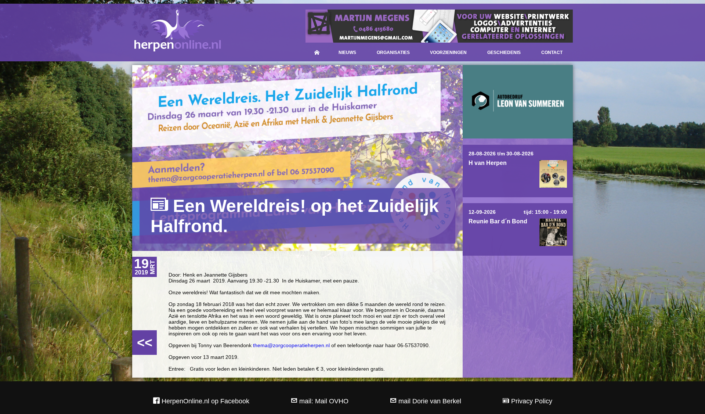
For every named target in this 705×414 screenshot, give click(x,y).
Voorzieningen (448, 52)
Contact (552, 52)
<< (144, 342)
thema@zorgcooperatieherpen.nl (291, 345)
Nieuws (347, 52)
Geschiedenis (504, 52)
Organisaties (393, 52)
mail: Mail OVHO (322, 401)
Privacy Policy (530, 401)
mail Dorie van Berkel (429, 401)
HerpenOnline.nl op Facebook (204, 401)
